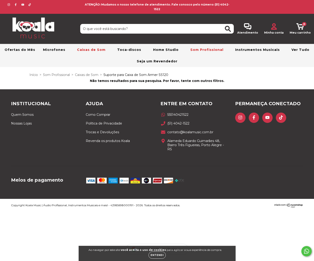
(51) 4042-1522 (178, 123)
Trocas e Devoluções (102, 132)
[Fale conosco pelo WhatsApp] (306, 251)
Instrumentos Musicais (258, 50)
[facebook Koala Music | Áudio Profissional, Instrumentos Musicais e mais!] (16, 5)
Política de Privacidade (104, 123)
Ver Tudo (300, 50)
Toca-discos (129, 50)
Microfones (54, 50)
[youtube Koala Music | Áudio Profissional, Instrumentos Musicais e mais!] (23, 5)
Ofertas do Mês (20, 50)
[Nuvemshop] (288, 207)
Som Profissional (207, 50)
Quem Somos (22, 115)
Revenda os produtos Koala (108, 141)
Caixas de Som (92, 50)
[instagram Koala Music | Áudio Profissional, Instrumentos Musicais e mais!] (9, 5)
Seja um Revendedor (157, 61)
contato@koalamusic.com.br (190, 132)
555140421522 (177, 115)
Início (33, 75)
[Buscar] (228, 28)
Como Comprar (98, 115)
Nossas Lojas (21, 123)
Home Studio (166, 50)
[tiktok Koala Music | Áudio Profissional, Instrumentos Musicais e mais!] (30, 5)
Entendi (157, 255)
